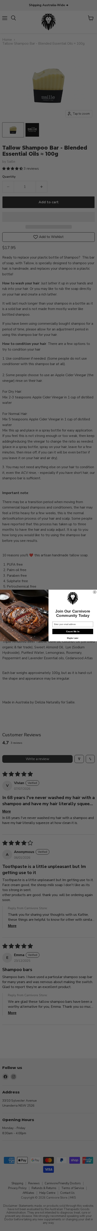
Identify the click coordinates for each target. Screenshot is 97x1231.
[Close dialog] (94, 592)
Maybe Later (72, 638)
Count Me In (73, 631)
